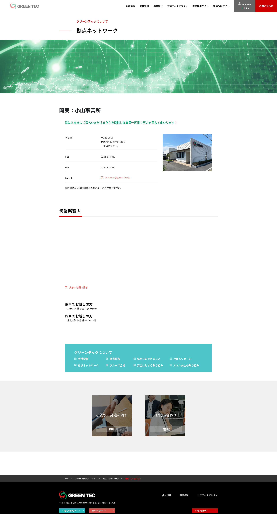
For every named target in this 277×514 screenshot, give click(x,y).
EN (247, 8)
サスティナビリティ (177, 6)
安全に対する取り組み (150, 365)
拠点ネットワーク (88, 365)
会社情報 (144, 6)
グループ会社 (117, 365)
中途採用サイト (200, 6)
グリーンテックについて (86, 478)
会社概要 (83, 358)
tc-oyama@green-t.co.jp (117, 177)
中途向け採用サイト (71, 510)
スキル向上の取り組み (186, 365)
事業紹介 (158, 6)
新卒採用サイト (221, 6)
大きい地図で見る (78, 287)
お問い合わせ (266, 6)
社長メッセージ (182, 358)
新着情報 (130, 6)
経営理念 (115, 358)
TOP (67, 478)
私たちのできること (148, 358)
